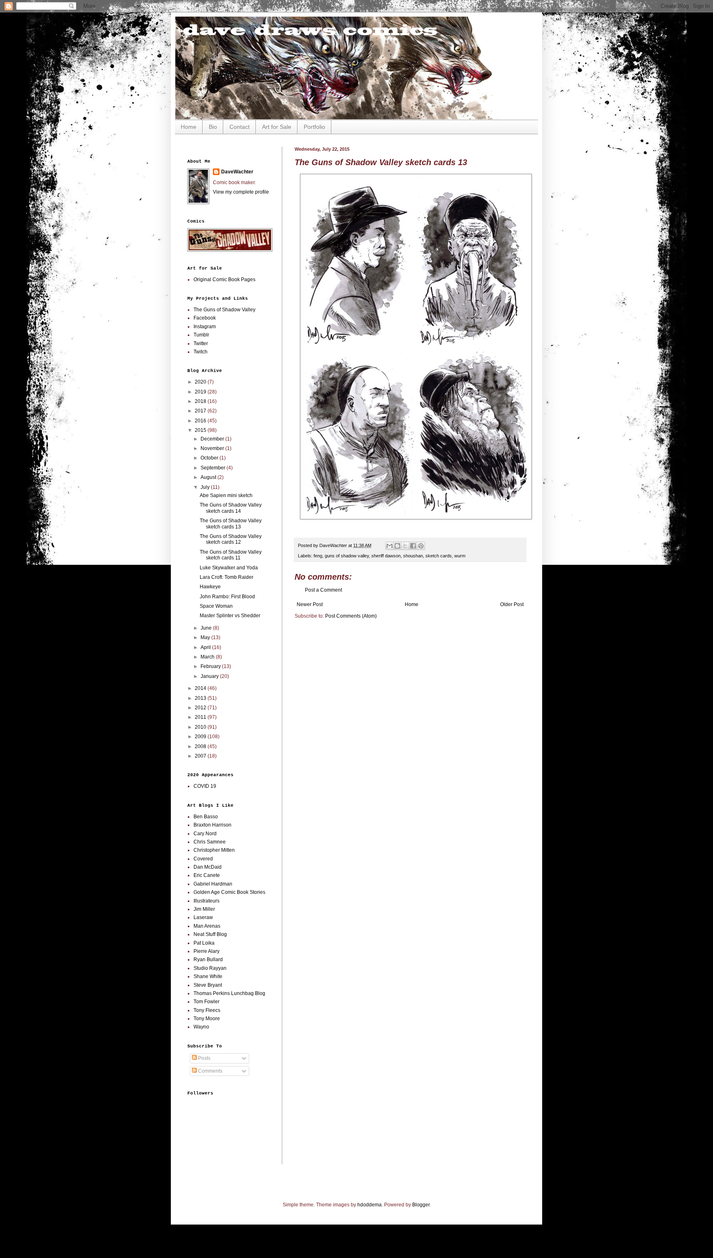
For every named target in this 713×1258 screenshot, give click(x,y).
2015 (201, 430)
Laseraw (203, 917)
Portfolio (314, 126)
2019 (201, 392)
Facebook (205, 318)
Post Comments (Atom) (351, 616)
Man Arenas (207, 926)
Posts (203, 1058)
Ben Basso (206, 817)
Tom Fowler (207, 1002)
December (213, 439)
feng (318, 555)
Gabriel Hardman (213, 884)
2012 (201, 708)
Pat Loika (204, 943)
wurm (459, 555)
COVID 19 (205, 786)
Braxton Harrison (212, 825)
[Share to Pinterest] (421, 546)
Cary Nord (205, 833)
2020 (201, 382)
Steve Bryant (208, 985)
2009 (201, 736)
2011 (201, 717)
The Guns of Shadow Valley (224, 310)
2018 (201, 401)
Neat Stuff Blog (210, 934)
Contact (239, 126)
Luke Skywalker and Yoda (229, 568)
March (208, 657)
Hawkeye (210, 587)
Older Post (512, 604)
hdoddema (369, 1205)
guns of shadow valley (347, 555)
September (214, 468)
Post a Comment (323, 590)
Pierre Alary (207, 951)
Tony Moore (207, 1018)
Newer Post (310, 604)
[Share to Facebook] (413, 546)
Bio (213, 126)
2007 (201, 756)
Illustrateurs (207, 901)
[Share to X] (405, 546)
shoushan (413, 555)
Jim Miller (204, 909)
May (206, 637)
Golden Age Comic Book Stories (229, 892)
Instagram (205, 326)
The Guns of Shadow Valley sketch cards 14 (231, 508)
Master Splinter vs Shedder (230, 615)
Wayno (201, 1027)
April (206, 647)
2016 (201, 421)
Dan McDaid (208, 867)
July (206, 487)
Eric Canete (207, 875)
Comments (209, 1071)
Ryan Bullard (208, 959)
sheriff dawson (386, 555)
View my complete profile (241, 192)
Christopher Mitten (214, 850)
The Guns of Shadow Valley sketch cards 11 (231, 555)
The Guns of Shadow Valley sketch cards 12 (231, 539)
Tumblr (201, 335)
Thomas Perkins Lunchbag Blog (229, 993)
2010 (201, 727)
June (207, 628)
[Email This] (389, 546)
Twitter (201, 343)
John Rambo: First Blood (227, 596)
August (209, 477)
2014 (201, 688)
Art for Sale (276, 126)
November (213, 448)
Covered (203, 859)
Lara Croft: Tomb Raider (226, 577)
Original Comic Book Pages (224, 279)
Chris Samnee (210, 842)
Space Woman (216, 606)
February (211, 666)
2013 (201, 698)
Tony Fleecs (207, 1010)
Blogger (421, 1205)
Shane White (208, 976)
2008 (201, 746)
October (210, 458)
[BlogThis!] (397, 546)
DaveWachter (237, 172)
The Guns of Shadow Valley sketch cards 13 (231, 523)
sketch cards (438, 555)
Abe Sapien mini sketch (226, 495)
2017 (201, 411)
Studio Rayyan (210, 968)
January (210, 676)
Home (188, 126)
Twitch (201, 352)
